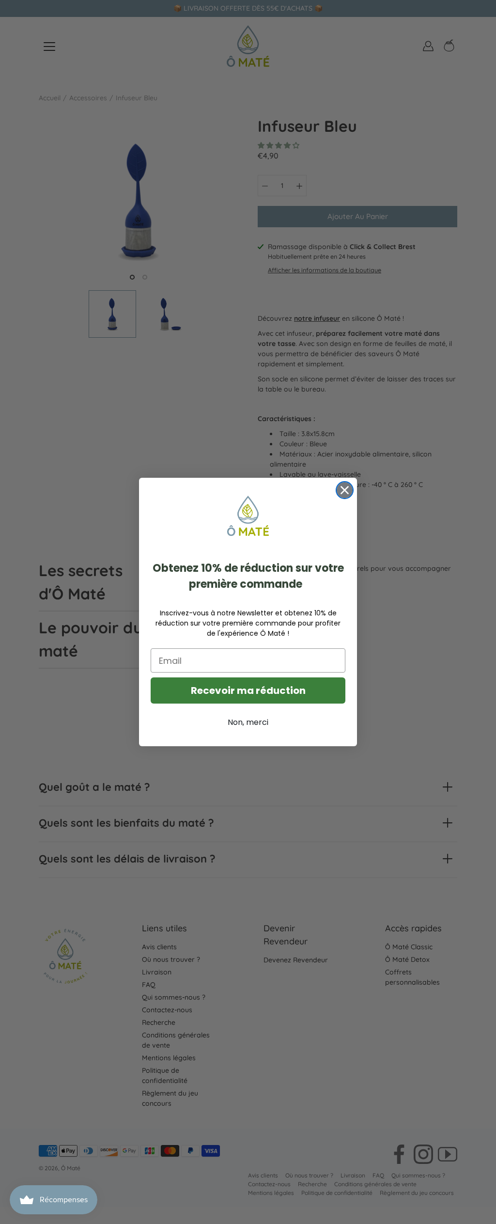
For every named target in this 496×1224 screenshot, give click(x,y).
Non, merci (248, 722)
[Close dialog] (344, 490)
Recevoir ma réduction (248, 690)
